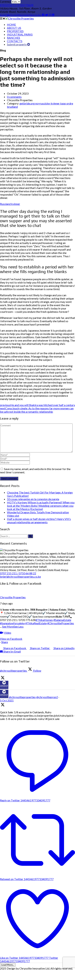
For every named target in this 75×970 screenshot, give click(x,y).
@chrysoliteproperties (22, 697)
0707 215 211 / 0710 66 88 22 (18, 573)
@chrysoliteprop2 (47, 697)
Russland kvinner (10, 203)
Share (4, 642)
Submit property (17, 44)
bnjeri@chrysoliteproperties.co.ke (21, 15)
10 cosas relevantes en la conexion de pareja (33, 499)
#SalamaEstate (62, 620)
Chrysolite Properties (13, 597)
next (37, 410)
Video (7, 632)
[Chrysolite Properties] (19, 18)
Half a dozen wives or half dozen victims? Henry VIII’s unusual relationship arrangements (39, 520)
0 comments (14, 96)
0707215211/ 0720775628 (16, 5)
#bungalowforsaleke (12, 623)
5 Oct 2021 (7, 700)
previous (37, 405)
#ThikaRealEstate (36, 623)
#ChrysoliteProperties (60, 623)
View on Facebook (11, 638)
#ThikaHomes (44, 620)
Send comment (9, 478)
